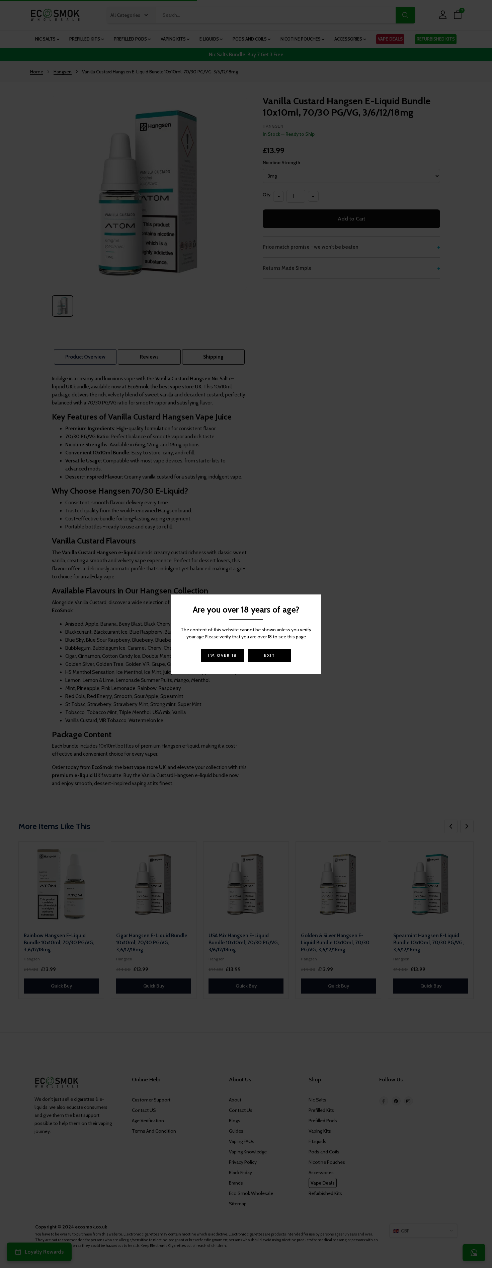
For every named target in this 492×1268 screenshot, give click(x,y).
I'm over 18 (222, 655)
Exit (269, 655)
